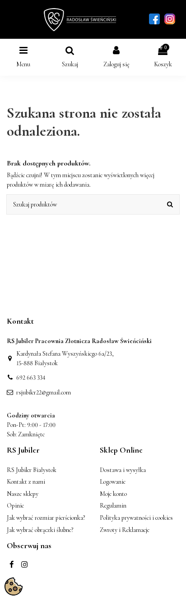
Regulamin (113, 505)
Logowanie (113, 481)
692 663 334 (31, 377)
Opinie (15, 505)
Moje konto (113, 494)
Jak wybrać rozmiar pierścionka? (46, 518)
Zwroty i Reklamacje (124, 530)
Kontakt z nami (26, 481)
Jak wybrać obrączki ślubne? (40, 530)
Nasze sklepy (22, 494)
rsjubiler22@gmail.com (43, 392)
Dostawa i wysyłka (123, 470)
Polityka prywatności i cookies (136, 518)
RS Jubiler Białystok (31, 470)
